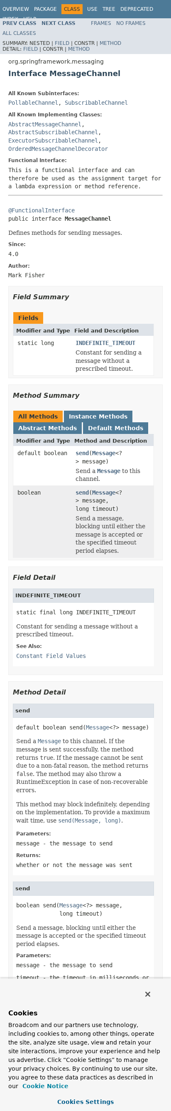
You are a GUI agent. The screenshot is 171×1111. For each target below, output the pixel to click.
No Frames (131, 23)
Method (110, 43)
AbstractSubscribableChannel (53, 132)
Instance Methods (98, 416)
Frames (101, 23)
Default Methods (115, 428)
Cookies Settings (85, 1102)
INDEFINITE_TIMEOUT (105, 343)
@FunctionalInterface (41, 210)
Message (103, 453)
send (82, 453)
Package (45, 9)
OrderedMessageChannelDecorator (58, 148)
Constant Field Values (51, 656)
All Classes (19, 33)
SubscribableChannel (96, 102)
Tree (109, 9)
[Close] (148, 994)
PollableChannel (33, 102)
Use (92, 9)
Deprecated (136, 9)
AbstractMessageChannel (44, 124)
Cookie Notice (44, 1086)
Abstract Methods (47, 428)
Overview (15, 9)
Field (62, 43)
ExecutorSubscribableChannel (53, 140)
